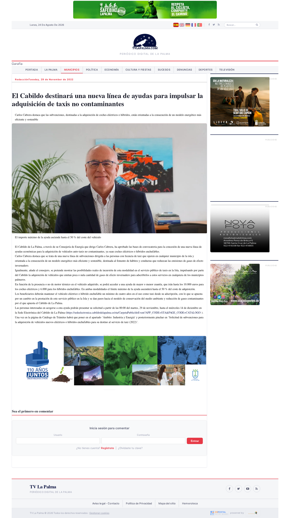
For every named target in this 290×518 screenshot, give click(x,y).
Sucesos (164, 69)
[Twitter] (213, 25)
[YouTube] (247, 488)
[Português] (199, 25)
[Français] (193, 25)
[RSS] (219, 25)
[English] (182, 25)
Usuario (58, 434)
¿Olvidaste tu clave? (130, 448)
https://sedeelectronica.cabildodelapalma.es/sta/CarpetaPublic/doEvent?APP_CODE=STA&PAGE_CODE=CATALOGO (134, 312)
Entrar (195, 440)
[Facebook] (209, 25)
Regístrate (107, 448)
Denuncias (184, 69)
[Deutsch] (187, 25)
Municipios (72, 69)
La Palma (51, 69)
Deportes (206, 69)
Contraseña (143, 434)
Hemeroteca (190, 503)
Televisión (227, 69)
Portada (31, 69)
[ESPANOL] (176, 25)
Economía (112, 69)
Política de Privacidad (139, 503)
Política (92, 69)
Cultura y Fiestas (138, 69)
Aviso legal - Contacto (106, 503)
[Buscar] (257, 25)
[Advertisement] (244, 165)
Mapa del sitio (167, 503)
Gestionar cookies (99, 512)
